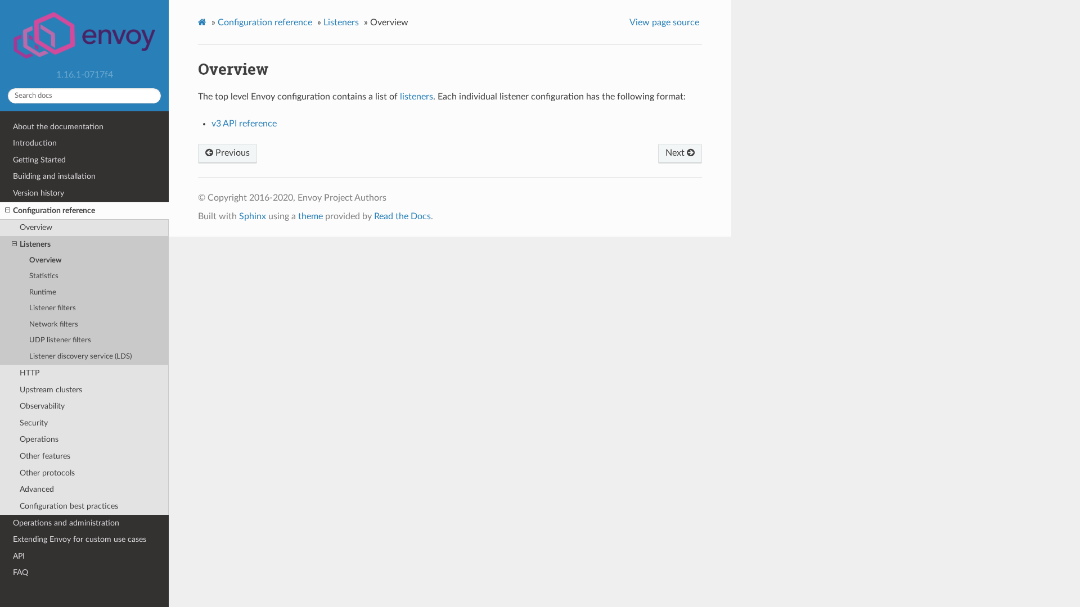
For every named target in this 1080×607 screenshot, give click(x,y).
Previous (231, 152)
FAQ (20, 572)
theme (310, 216)
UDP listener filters (60, 340)
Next (676, 152)
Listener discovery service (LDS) (80, 356)
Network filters (53, 324)
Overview (36, 227)
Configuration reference (54, 210)
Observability (42, 406)
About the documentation (58, 127)
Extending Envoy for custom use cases (79, 539)
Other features (45, 456)
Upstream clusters (51, 390)
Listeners (35, 244)
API (19, 556)
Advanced (37, 489)
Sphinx (252, 216)
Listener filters (52, 308)
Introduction (35, 143)
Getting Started (39, 160)
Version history (38, 193)
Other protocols (47, 473)
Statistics (43, 276)
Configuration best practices (69, 506)
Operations (39, 439)
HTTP (29, 373)
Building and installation (54, 176)
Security (34, 423)
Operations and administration (66, 523)
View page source (664, 22)
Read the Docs (402, 216)
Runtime (42, 292)
